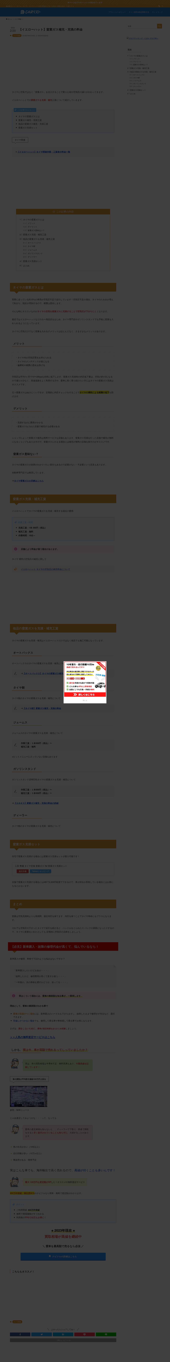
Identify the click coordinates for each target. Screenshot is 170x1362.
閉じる (85, 700)
